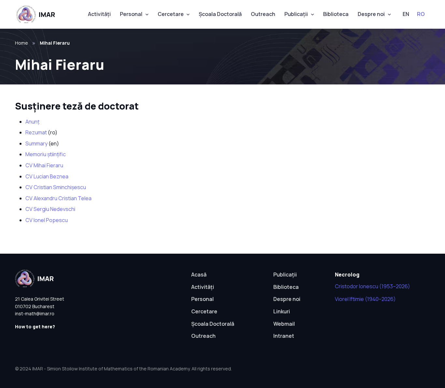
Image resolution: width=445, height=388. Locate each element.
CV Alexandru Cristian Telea (58, 198)
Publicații (296, 14)
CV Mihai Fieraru (44, 165)
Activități (99, 14)
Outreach (263, 14)
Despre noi (371, 14)
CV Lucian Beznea (46, 176)
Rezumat (36, 132)
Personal (131, 14)
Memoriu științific (45, 154)
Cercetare (171, 14)
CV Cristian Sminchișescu (55, 187)
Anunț (32, 121)
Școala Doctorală (220, 14)
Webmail (284, 323)
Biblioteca (336, 14)
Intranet (283, 335)
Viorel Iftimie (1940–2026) (365, 299)
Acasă (199, 274)
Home (21, 43)
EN (406, 14)
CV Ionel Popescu (46, 220)
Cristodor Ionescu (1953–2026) (372, 286)
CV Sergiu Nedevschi (50, 209)
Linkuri (281, 311)
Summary (36, 143)
